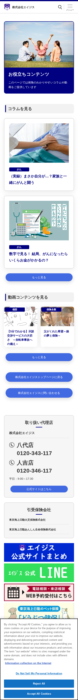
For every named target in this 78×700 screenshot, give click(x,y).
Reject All (39, 683)
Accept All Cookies (39, 693)
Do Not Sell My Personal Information (39, 673)
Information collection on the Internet (28, 663)
